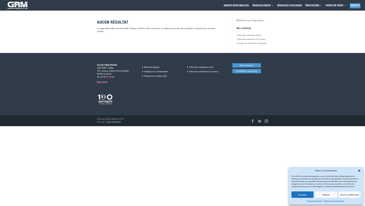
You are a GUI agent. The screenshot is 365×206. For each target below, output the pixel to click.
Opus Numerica (114, 122)
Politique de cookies (314, 201)
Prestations (312, 5)
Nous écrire (102, 82)
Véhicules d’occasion (289, 5)
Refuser (326, 194)
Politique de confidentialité (334, 201)
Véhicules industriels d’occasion (251, 39)
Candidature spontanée (246, 71)
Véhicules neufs (261, 5)
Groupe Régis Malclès (236, 5)
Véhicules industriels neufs (249, 35)
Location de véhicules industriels (251, 43)
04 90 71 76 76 (107, 77)
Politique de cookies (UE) (155, 76)
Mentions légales (151, 67)
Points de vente (334, 5)
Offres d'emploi (247, 65)
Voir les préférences (349, 194)
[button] (359, 170)
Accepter (302, 194)
